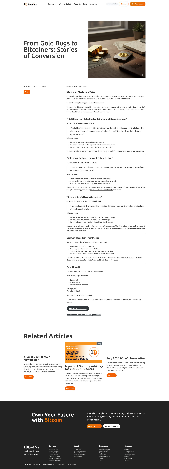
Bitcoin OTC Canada (54, 456)
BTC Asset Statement (80, 451)
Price (85, 4)
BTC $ (112, 4)
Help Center (102, 454)
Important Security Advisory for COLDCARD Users (84, 367)
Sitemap (126, 460)
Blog (26, 92)
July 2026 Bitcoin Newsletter (126, 358)
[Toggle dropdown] (55, 4)
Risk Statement (78, 456)
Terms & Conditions (79, 453)
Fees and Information (79, 454)
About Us (77, 4)
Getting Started (103, 451)
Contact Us (127, 453)
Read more (28, 377)
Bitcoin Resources (112, 426)
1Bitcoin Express (53, 449)
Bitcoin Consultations (54, 453)
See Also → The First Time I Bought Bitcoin (84, 315)
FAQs (100, 460)
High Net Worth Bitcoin (55, 458)
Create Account (137, 4)
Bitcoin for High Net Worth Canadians (131, 228)
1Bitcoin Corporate (54, 451)
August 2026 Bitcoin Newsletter (37, 358)
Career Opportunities (130, 454)
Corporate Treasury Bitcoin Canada (97, 260)
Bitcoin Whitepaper (104, 456)
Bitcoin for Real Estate (55, 460)
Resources (93, 4)
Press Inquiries (128, 458)
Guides (101, 458)
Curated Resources (104, 449)
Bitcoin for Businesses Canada (101, 190)
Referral (126, 456)
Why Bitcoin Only (65, 4)
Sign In (123, 4)
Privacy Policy (77, 449)
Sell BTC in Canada (54, 454)
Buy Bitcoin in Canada (80, 112)
